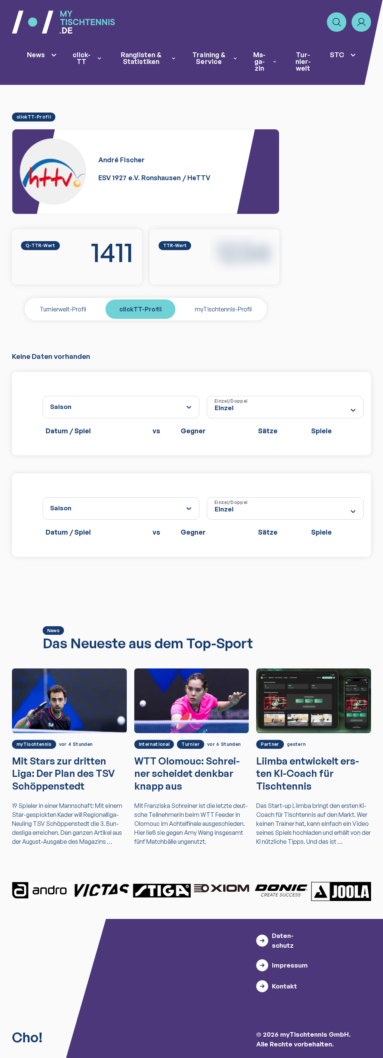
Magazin (259, 61)
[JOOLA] (341, 891)
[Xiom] (221, 889)
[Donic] (281, 890)
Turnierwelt (303, 61)
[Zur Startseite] (63, 22)
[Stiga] (162, 890)
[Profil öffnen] (361, 22)
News (36, 54)
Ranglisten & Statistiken (141, 57)
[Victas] (102, 890)
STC (337, 54)
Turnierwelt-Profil (63, 309)
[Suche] (336, 22)
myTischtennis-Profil (223, 309)
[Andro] (42, 890)
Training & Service (209, 57)
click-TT (82, 57)
